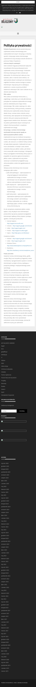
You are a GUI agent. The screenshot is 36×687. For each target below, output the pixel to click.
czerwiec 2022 (5, 587)
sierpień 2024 (5, 512)
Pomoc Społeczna (6, 375)
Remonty (3, 383)
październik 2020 (5, 645)
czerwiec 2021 (5, 622)
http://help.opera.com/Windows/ (20, 233)
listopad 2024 (5, 504)
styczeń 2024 (4, 532)
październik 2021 (5, 610)
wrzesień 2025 (5, 475)
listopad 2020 (5, 642)
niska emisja (4, 366)
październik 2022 (5, 576)
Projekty (3, 380)
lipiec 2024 (4, 515)
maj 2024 (3, 521)
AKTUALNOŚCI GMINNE (7, 343)
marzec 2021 (4, 630)
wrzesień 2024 (5, 509)
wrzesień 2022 (5, 579)
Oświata (3, 372)
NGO (2, 363)
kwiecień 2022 (5, 593)
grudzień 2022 (5, 570)
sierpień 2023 (5, 547)
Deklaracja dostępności (7, 405)
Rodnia (3, 386)
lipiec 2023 (4, 550)
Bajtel (2, 346)
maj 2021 (3, 625)
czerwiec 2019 (5, 668)
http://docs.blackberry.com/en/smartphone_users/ (20, 250)
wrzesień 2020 (5, 648)
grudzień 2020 (5, 639)
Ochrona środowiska (6, 369)
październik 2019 (5, 665)
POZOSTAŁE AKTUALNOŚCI (8, 378)
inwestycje (4, 354)
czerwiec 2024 (5, 518)
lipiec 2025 (4, 480)
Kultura (3, 360)
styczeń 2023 (4, 567)
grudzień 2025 (5, 466)
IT (1, 357)
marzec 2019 (4, 671)
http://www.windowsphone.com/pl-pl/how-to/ (19, 245)
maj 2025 (3, 486)
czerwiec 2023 (5, 553)
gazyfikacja (4, 352)
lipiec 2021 (4, 619)
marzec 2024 (4, 527)
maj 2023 (3, 555)
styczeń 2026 (4, 463)
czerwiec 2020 (5, 654)
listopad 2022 (5, 573)
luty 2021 (3, 633)
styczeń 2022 (4, 602)
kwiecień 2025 (5, 489)
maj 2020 (3, 656)
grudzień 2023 (5, 535)
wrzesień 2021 (5, 613)
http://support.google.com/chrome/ (22, 226)
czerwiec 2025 (5, 483)
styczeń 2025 (4, 498)
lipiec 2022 (4, 584)
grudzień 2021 (5, 605)
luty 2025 (3, 495)
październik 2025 (5, 472)
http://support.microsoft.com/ (15, 223)
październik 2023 (5, 541)
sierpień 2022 (5, 581)
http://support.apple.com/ (18, 228)
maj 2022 (3, 590)
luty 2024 (3, 530)
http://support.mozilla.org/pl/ (20, 230)
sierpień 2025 (5, 478)
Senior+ (3, 389)
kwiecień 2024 (5, 524)
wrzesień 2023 (5, 544)
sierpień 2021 (5, 616)
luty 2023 (3, 564)
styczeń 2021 (4, 636)
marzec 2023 (4, 561)
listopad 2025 (5, 469)
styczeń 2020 (4, 662)
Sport (2, 392)
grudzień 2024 (5, 501)
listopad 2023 (5, 538)
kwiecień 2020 (5, 659)
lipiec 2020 (4, 651)
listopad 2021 (5, 607)
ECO (2, 349)
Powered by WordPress (7, 682)
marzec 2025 (4, 492)
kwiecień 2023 (5, 558)
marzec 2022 (4, 596)
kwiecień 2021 (5, 628)
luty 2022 (3, 599)
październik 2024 (5, 506)
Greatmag (19, 682)
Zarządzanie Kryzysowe (7, 395)
